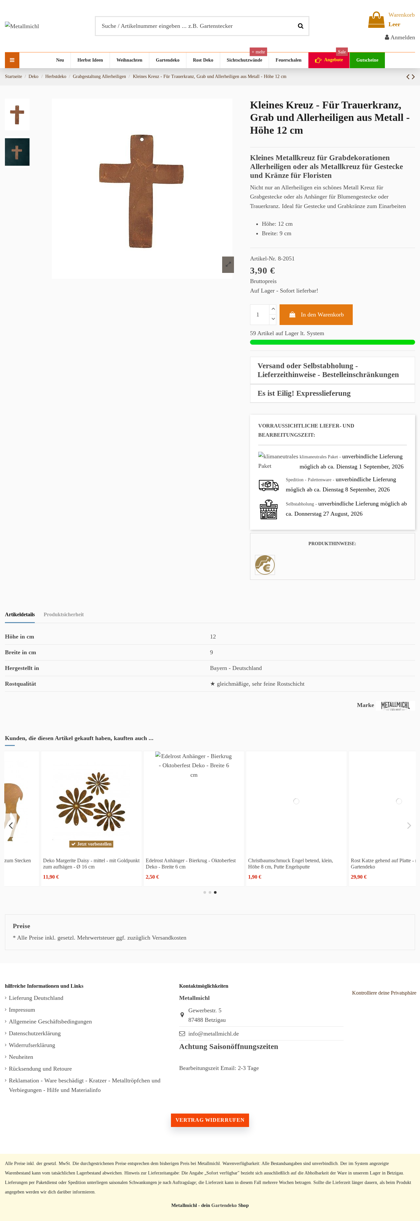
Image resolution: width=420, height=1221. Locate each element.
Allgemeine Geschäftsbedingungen (50, 1021)
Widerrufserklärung (32, 1045)
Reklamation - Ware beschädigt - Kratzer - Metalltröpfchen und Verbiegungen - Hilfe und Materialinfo (84, 1085)
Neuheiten (21, 1057)
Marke (365, 705)
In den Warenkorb (322, 314)
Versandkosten (169, 937)
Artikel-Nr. (263, 258)
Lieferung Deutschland (36, 998)
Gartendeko (224, 1205)
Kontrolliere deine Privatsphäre (384, 993)
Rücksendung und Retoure (40, 1068)
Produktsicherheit (64, 614)
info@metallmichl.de (213, 1033)
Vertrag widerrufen (210, 1120)
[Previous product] (409, 77)
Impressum (22, 1009)
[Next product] (413, 77)
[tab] (332, 370)
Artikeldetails (20, 614)
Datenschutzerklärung (35, 1033)
